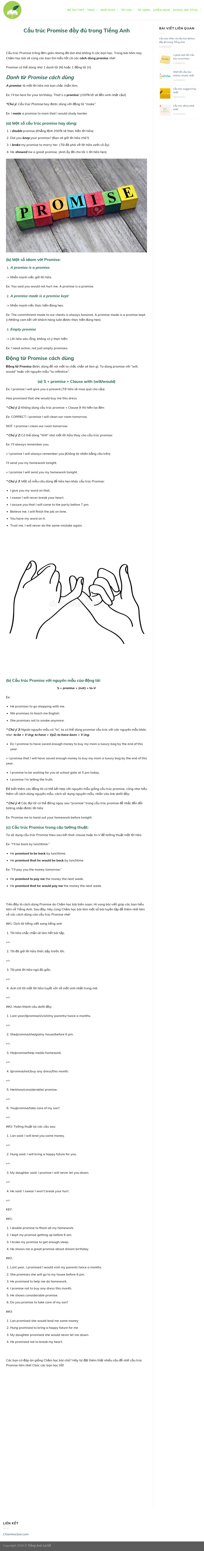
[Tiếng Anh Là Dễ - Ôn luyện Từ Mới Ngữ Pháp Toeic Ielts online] (12, 10)
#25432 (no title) (185, 10)
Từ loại (126, 10)
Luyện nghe (161, 10)
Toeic (91, 10)
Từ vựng (143, 10)
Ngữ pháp (108, 10)
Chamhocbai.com (16, 1534)
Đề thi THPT (76, 10)
